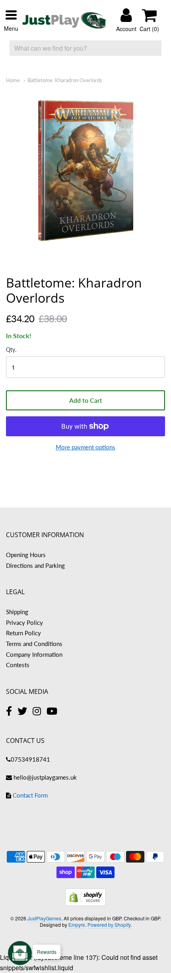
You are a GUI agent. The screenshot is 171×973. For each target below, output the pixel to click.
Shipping (17, 611)
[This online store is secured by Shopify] (85, 903)
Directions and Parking (35, 565)
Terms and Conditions (34, 643)
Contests (17, 664)
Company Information (34, 654)
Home (13, 80)
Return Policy (23, 632)
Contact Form (30, 795)
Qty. (11, 350)
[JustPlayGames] (64, 20)
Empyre (76, 924)
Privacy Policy (24, 622)
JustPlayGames (44, 918)
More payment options (85, 447)
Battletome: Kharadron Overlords (64, 80)
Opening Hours (26, 554)
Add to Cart (85, 400)
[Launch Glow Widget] (20, 953)
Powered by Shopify (108, 924)
